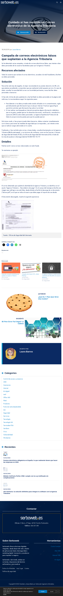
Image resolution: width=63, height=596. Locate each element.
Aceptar (43, 591)
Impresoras (6, 385)
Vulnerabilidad (8, 435)
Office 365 (6, 397)
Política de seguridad (9, 571)
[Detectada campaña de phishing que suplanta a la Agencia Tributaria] (11, 268)
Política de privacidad (8, 568)
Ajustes (51, 591)
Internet (5, 388)
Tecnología (24, 32)
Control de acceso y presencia (13, 379)
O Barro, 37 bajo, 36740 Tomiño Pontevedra (34, 523)
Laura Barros (26, 351)
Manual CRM (57, 555)
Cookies (27, 568)
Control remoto (56, 546)
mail (4, 394)
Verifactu (6, 428)
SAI (4, 410)
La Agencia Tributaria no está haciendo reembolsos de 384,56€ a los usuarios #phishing (51, 275)
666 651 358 (35, 526)
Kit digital (6, 391)
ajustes (4, 594)
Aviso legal (19, 568)
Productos (6, 404)
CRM (4, 382)
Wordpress (6, 438)
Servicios (6, 416)
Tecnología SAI (8, 422)
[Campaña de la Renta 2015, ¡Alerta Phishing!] (31, 268)
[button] (57, 2)
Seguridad (6, 413)
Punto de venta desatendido (12, 407)
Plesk (5, 401)
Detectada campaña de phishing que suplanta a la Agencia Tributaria (10, 275)
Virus (5, 432)
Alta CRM (58, 551)
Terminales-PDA (8, 425)
